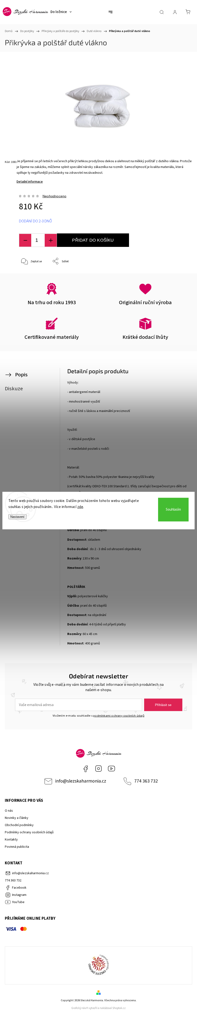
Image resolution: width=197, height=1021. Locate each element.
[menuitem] (61, 12)
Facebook (85, 768)
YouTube (111, 768)
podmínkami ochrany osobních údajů (118, 715)
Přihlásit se (163, 705)
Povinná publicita (17, 846)
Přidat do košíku (93, 240)
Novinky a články (16, 818)
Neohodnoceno (54, 196)
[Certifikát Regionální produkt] (98, 965)
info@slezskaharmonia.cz (80, 781)
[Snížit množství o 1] (25, 240)
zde (80, 506)
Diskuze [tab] (14, 388)
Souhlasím (173, 509)
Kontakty (11, 839)
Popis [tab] (21, 375)
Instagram (98, 768)
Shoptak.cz (119, 1008)
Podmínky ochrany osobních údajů (29, 832)
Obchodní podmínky (19, 825)
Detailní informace (30, 181)
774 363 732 (146, 781)
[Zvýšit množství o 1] (51, 240)
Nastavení (17, 516)
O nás (9, 810)
